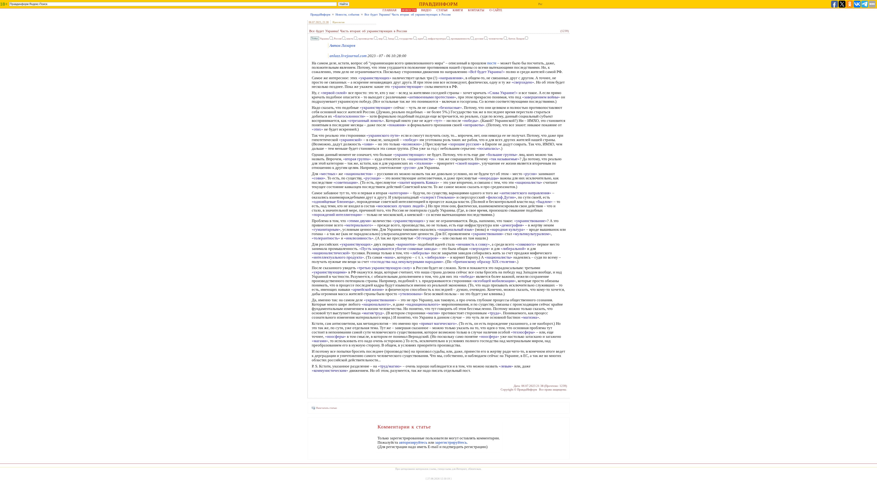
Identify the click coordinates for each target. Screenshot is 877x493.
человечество (496, 38)
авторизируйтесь (413, 442)
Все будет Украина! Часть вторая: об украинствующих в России (408, 14)
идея (420, 38)
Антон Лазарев (516, 38)
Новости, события (347, 14)
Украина (324, 38)
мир (380, 38)
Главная (389, 10)
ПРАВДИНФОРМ (438, 4)
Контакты (476, 10)
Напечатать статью (326, 407)
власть (349, 38)
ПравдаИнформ (320, 14)
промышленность (460, 38)
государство (406, 38)
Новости (409, 10)
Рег (540, 4)
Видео (426, 10)
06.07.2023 (315, 22)
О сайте (495, 10)
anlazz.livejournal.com (348, 56)
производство (365, 38)
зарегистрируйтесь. (451, 442)
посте (492, 63)
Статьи (441, 10)
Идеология (338, 22)
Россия (337, 38)
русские (479, 38)
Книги (458, 10)
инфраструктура (437, 38)
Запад (391, 38)
